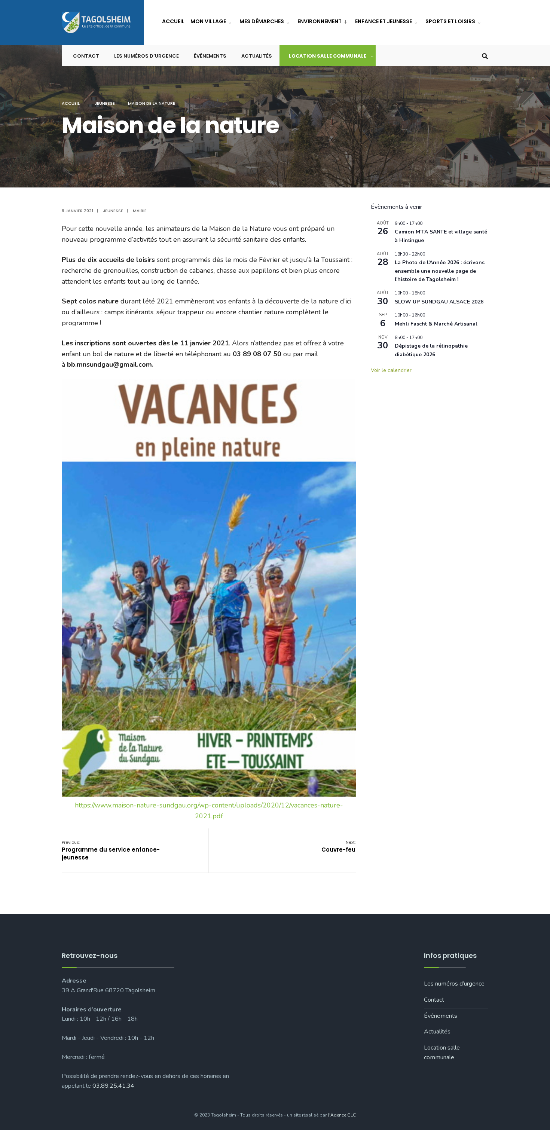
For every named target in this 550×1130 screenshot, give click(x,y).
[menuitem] (211, 20)
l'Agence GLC (342, 1115)
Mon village (208, 21)
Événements (210, 55)
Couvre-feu (338, 846)
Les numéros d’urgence (146, 55)
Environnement (319, 21)
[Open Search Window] (485, 55)
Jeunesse (105, 103)
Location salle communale (327, 55)
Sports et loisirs (450, 21)
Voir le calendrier (391, 370)
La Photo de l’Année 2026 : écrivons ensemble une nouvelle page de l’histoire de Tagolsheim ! (440, 271)
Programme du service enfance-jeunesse (111, 850)
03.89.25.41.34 (113, 1086)
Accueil (173, 21)
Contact (86, 55)
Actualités (256, 55)
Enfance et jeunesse (383, 21)
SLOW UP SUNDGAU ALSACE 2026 (439, 301)
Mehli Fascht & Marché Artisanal (436, 323)
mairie (140, 211)
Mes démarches (261, 21)
